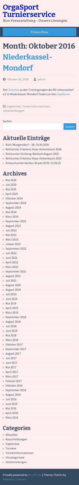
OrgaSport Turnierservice (29, 11)
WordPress (35, 475)
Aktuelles (11, 434)
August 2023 (13, 226)
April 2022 (12, 262)
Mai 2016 (11, 408)
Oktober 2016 (14, 385)
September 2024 (16, 203)
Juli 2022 (11, 253)
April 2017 (12, 372)
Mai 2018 (11, 335)
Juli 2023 (11, 230)
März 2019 (12, 312)
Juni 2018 (11, 331)
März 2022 (12, 267)
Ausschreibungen (16, 439)
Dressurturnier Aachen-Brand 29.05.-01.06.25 (33, 163)
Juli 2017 (11, 358)
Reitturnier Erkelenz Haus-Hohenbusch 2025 (34, 158)
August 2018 (13, 321)
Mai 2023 (11, 235)
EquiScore (63, 94)
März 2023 (12, 239)
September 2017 (16, 349)
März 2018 (12, 340)
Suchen (7, 121)
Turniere (11, 448)
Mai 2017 (11, 367)
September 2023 (16, 221)
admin (42, 79)
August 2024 (13, 207)
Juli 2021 (11, 280)
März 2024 (12, 216)
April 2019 (12, 308)
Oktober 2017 (14, 344)
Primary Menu (39, 32)
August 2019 (13, 289)
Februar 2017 (14, 381)
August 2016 (13, 394)
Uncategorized (15, 457)
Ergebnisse (14, 106)
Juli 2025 (11, 184)
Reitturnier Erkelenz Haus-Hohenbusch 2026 (34, 149)
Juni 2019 (11, 299)
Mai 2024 (11, 212)
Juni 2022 (11, 257)
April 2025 (12, 194)
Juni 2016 (11, 404)
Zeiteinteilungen (13, 110)
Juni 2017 (11, 362)
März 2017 (12, 376)
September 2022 (16, 248)
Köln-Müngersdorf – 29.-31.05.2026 (27, 144)
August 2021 (13, 276)
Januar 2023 (13, 244)
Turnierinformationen (36, 106)
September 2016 (16, 390)
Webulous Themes (14, 479)
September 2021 (16, 271)
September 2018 (16, 317)
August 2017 (13, 353)
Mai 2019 (11, 303)
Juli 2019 (11, 294)
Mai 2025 (11, 189)
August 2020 (13, 285)
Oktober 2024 (14, 198)
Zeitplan (14, 89)
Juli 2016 (11, 399)
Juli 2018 (11, 326)
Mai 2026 (11, 180)
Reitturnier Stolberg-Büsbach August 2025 (32, 154)
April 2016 (12, 413)
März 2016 (12, 417)
